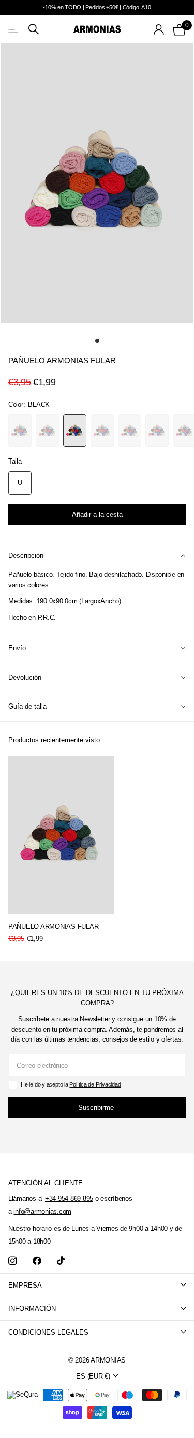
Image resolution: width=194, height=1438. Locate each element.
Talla (15, 461)
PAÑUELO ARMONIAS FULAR (53, 926)
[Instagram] (12, 1261)
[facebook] (37, 1261)
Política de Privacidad (95, 1084)
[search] (33, 29)
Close (97, 1285)
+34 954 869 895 (69, 1198)
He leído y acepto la (71, 1084)
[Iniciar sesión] (159, 29)
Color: (29, 404)
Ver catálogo (14, 29)
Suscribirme (97, 1107)
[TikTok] (61, 1261)
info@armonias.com (42, 1211)
